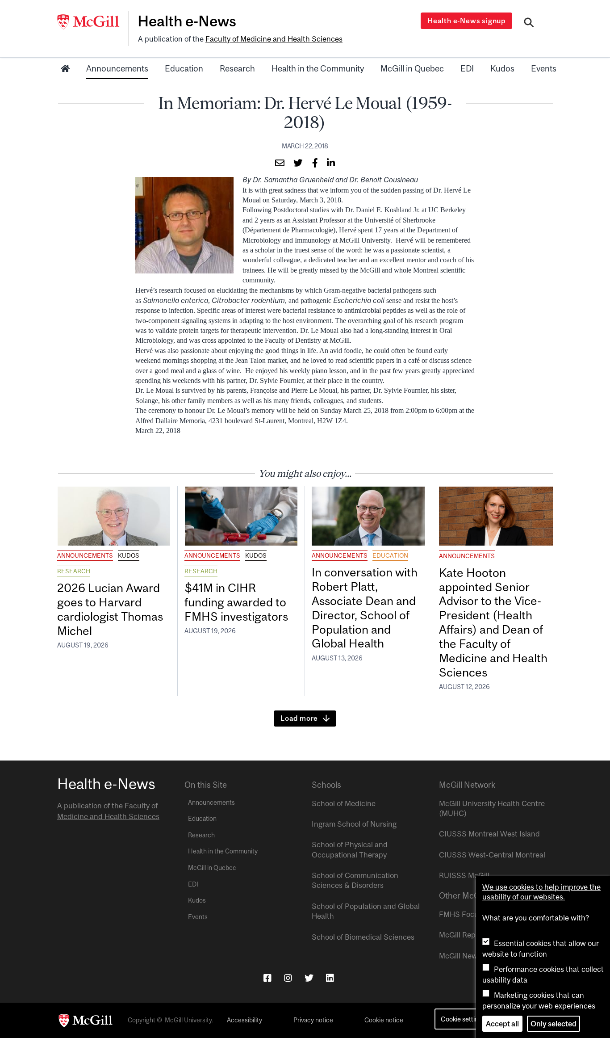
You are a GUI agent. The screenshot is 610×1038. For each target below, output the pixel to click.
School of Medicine (344, 803)
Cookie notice (383, 1020)
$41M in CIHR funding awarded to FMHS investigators (237, 602)
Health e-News (187, 21)
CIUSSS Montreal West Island (489, 833)
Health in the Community (318, 68)
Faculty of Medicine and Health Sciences (274, 38)
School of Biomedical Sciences (363, 937)
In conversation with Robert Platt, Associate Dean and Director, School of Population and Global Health (365, 607)
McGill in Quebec (412, 68)
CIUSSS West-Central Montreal (492, 854)
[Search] (529, 23)
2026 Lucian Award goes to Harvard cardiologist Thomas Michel (110, 609)
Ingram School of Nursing (354, 823)
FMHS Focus (460, 914)
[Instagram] (288, 978)
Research (237, 68)
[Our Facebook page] (267, 978)
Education (184, 68)
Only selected (554, 1023)
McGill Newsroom (468, 955)
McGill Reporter (465, 934)
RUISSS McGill (464, 875)
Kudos (502, 68)
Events (543, 68)
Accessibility (244, 1020)
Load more (299, 718)
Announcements (117, 68)
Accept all (502, 1023)
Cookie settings (463, 1019)
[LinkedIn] (330, 978)
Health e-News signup (466, 21)
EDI (467, 68)
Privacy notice (313, 1020)
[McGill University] (93, 21)
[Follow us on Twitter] (309, 978)
